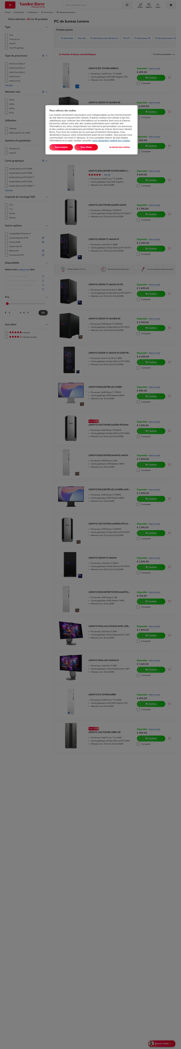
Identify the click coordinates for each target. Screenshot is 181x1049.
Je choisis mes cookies (119, 147)
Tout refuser (86, 147)
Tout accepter (61, 147)
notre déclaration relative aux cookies (111, 140)
